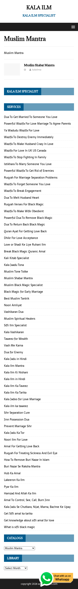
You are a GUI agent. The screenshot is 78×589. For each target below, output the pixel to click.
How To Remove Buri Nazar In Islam (26, 460)
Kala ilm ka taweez (16, 406)
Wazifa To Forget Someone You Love (27, 184)
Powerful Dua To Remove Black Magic (28, 218)
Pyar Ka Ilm (11, 487)
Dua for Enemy (13, 352)
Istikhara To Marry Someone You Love (28, 164)
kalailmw (36, 69)
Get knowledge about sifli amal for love (29, 520)
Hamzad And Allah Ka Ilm (20, 493)
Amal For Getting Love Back (21, 446)
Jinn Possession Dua (16, 419)
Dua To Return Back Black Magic (24, 224)
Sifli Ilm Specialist (15, 325)
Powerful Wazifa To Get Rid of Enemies (29, 170)
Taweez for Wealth (16, 339)
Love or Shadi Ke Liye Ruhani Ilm (25, 244)
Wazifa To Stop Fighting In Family (25, 157)
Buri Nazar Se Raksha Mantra (22, 466)
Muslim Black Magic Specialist (23, 285)
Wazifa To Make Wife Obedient (24, 211)
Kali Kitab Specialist (16, 258)
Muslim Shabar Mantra (39, 65)
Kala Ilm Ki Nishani (16, 372)
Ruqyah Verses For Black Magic (24, 204)
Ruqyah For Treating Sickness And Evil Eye (30, 453)
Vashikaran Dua (13, 312)
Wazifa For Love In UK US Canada (25, 150)
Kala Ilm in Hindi (14, 379)
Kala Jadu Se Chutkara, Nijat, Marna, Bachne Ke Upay (37, 507)
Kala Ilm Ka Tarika (15, 392)
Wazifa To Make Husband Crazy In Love (28, 144)
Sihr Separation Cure (17, 412)
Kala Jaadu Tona (14, 265)
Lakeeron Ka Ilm (14, 480)
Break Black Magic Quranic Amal (24, 251)
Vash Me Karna (13, 345)
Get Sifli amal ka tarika (18, 513)
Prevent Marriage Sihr (18, 426)
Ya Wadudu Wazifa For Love (21, 130)
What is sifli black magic (19, 527)
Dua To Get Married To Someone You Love (30, 117)
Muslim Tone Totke (16, 271)
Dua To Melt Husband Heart (21, 197)
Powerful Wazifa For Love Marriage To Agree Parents (37, 123)
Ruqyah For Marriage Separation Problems (30, 177)
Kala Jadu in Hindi (15, 359)
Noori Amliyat (13, 305)
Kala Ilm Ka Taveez (16, 386)
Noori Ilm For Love (16, 439)
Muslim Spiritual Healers (19, 318)
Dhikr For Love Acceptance (21, 238)
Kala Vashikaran (14, 332)
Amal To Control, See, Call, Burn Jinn (27, 500)
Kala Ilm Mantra (14, 366)
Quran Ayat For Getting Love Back (25, 231)
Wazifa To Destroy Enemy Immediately (28, 137)
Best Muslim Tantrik (16, 298)
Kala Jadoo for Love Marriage (22, 399)
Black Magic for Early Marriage (23, 291)
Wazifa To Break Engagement (22, 191)
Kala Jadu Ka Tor (14, 433)
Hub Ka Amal (12, 473)
